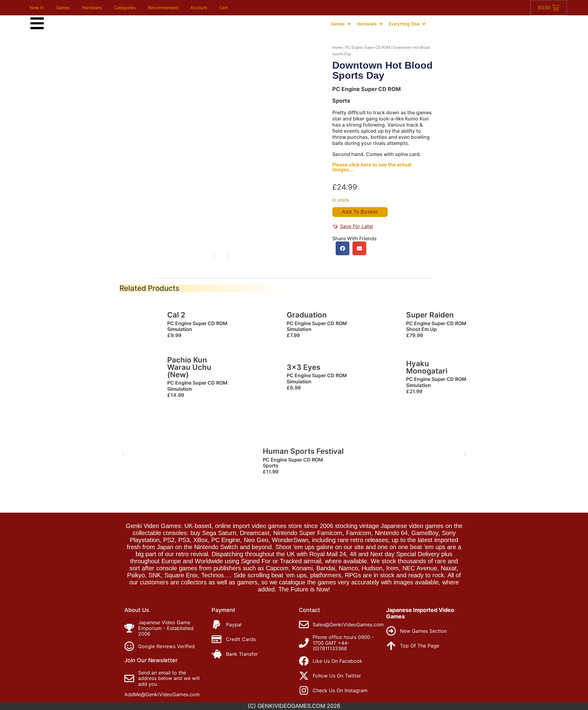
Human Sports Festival (303, 451)
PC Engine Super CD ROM (367, 47)
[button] (227, 256)
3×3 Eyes (303, 367)
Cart (223, 7)
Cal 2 (176, 314)
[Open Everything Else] (424, 24)
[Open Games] (349, 24)
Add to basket (360, 212)
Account (198, 7)
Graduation (307, 314)
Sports (341, 100)
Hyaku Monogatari (426, 367)
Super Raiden (430, 314)
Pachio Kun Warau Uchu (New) (189, 367)
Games (63, 7)
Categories (125, 7)
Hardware (92, 7)
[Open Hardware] (381, 24)
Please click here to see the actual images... (371, 167)
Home (337, 47)
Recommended (163, 7)
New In (37, 7)
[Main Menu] (37, 23)
